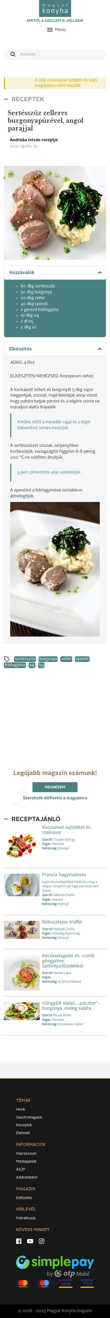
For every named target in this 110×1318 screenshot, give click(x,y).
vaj (32, 665)
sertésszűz (25, 659)
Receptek (24, 1125)
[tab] (55, 273)
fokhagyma (15, 665)
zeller (66, 659)
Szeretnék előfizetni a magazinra (55, 798)
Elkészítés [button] (20, 349)
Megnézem (55, 787)
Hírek (20, 1109)
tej (41, 665)
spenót (82, 659)
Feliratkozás (26, 1218)
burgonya (48, 659)
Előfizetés (24, 1198)
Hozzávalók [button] (22, 272)
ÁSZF (21, 1169)
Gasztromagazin (29, 1117)
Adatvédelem (27, 1177)
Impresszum (26, 1153)
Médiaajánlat (26, 1161)
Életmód (23, 1133)
